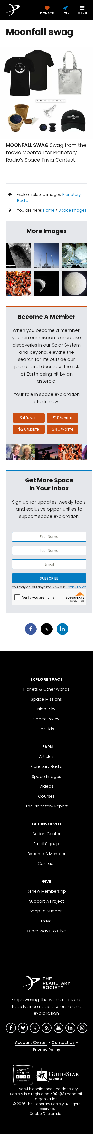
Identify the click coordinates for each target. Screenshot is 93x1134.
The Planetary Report (46, 806)
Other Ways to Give (46, 931)
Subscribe (49, 578)
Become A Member (46, 854)
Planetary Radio (46, 766)
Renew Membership (46, 891)
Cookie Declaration (46, 1113)
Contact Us (63, 1042)
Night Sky (46, 709)
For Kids (46, 729)
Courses (46, 796)
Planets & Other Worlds (46, 689)
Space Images (73, 210)
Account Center (31, 1042)
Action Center (46, 834)
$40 (62, 429)
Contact (46, 863)
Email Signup (46, 844)
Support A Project (46, 901)
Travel (46, 921)
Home (49, 210)
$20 (28, 429)
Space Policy (46, 719)
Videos (46, 786)
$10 (62, 418)
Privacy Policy (76, 587)
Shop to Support (46, 911)
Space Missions (46, 699)
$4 (28, 418)
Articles (46, 756)
